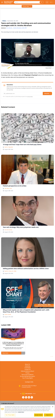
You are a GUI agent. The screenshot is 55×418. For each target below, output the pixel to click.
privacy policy (30, 96)
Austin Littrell (8, 314)
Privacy (27, 373)
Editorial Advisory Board (27, 371)
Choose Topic (26, 6)
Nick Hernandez (8, 229)
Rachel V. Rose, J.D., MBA (10, 271)
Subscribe (46, 93)
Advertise (27, 366)
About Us (27, 364)
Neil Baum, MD (8, 188)
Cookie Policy (21, 412)
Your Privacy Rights (27, 378)
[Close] (52, 406)
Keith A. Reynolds (9, 147)
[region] (27, 411)
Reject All (48, 415)
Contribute (27, 367)
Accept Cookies (38, 415)
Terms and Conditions (27, 374)
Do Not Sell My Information (27, 376)
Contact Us (28, 369)
